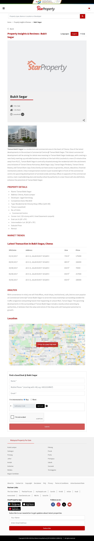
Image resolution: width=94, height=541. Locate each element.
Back (12, 29)
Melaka (9, 470)
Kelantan (10, 466)
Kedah (9, 462)
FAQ (44, 483)
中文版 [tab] (82, 34)
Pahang (50, 447)
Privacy (50, 483)
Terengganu (52, 470)
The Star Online (12, 491)
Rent (34, 399)
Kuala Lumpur (12, 447)
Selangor (10, 451)
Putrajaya (51, 459)
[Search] (82, 16)
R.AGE (61, 491)
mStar (69, 491)
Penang (10, 455)
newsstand (11, 495)
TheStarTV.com (27, 491)
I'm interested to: (16, 399)
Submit (47, 427)
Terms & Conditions (61, 483)
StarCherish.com (24, 495)
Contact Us (19, 483)
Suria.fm (45, 495)
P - (11, 406)
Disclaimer (37, 483)
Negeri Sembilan (13, 474)
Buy (27, 399)
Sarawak (51, 466)
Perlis (50, 455)
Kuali (76, 491)
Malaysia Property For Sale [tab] (20, 440)
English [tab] (74, 34)
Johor (9, 459)
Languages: (65, 34)
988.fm (36, 495)
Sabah (50, 462)
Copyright (28, 483)
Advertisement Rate (77, 483)
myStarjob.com (41, 491)
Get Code (40, 406)
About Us (10, 483)
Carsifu (52, 491)
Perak (50, 451)
